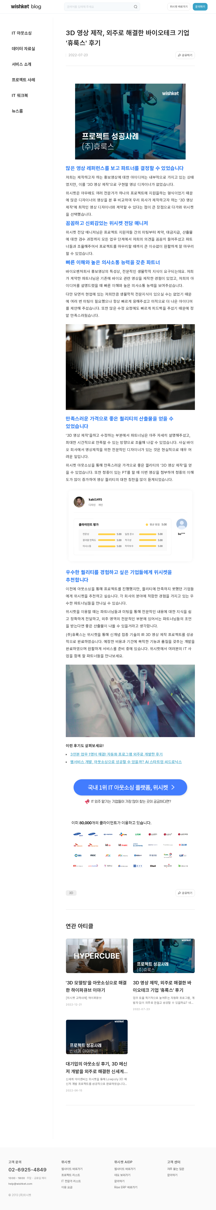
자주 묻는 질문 (175, 1169)
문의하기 (119, 1181)
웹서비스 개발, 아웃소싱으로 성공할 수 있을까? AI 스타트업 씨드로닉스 (126, 762)
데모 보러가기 (122, 1175)
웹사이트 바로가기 (71, 1169)
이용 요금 (66, 1187)
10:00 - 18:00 (27, 1178)
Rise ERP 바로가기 (125, 1187)
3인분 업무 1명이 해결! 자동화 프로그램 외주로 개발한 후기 (116, 754)
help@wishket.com (20, 1183)
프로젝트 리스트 (70, 1175)
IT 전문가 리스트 (71, 1181)
